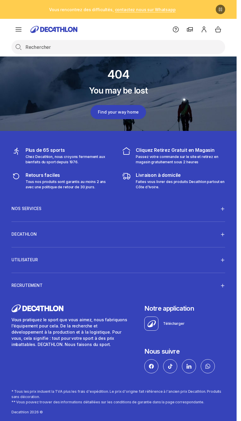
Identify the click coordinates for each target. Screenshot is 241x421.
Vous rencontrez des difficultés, (112, 9)
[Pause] (220, 9)
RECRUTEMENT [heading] (27, 285)
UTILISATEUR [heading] (24, 259)
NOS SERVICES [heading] (26, 208)
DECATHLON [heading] (24, 234)
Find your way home (118, 111)
